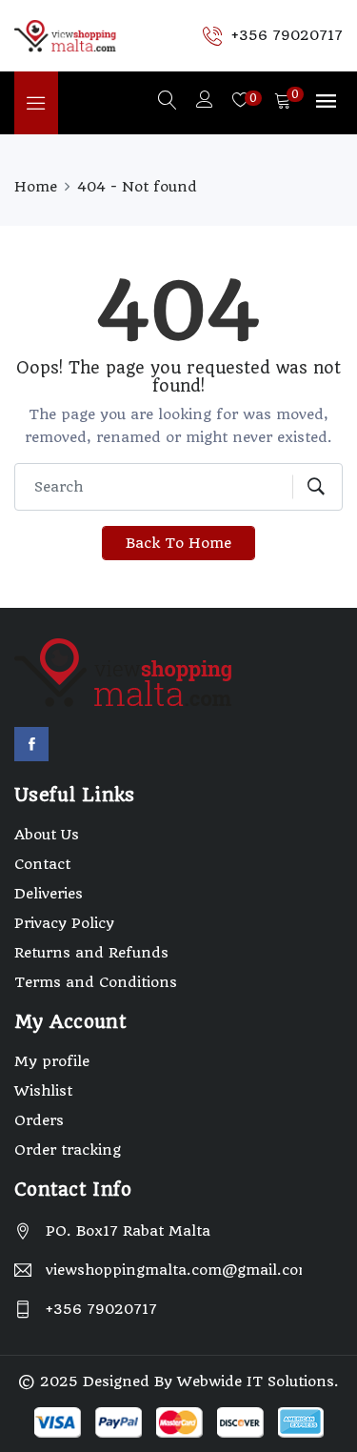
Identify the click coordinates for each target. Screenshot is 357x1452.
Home (35, 186)
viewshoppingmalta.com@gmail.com (174, 1270)
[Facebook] (31, 744)
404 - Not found (137, 186)
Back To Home (178, 543)
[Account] (205, 101)
